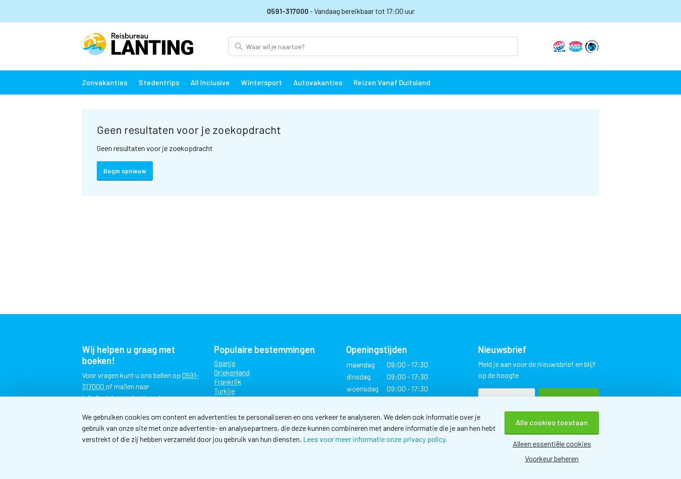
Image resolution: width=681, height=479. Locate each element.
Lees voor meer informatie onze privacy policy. (375, 439)
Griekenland (232, 372)
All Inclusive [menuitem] (210, 82)
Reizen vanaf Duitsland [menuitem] (391, 82)
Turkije (224, 390)
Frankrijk (227, 381)
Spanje (224, 363)
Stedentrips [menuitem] (159, 82)
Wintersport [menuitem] (261, 82)
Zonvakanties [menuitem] (104, 82)
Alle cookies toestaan (552, 422)
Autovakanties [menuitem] (318, 82)
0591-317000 (288, 10)
